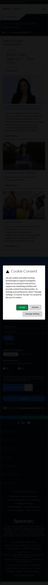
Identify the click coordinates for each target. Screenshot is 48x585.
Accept (22, 307)
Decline (35, 307)
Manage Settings (32, 314)
